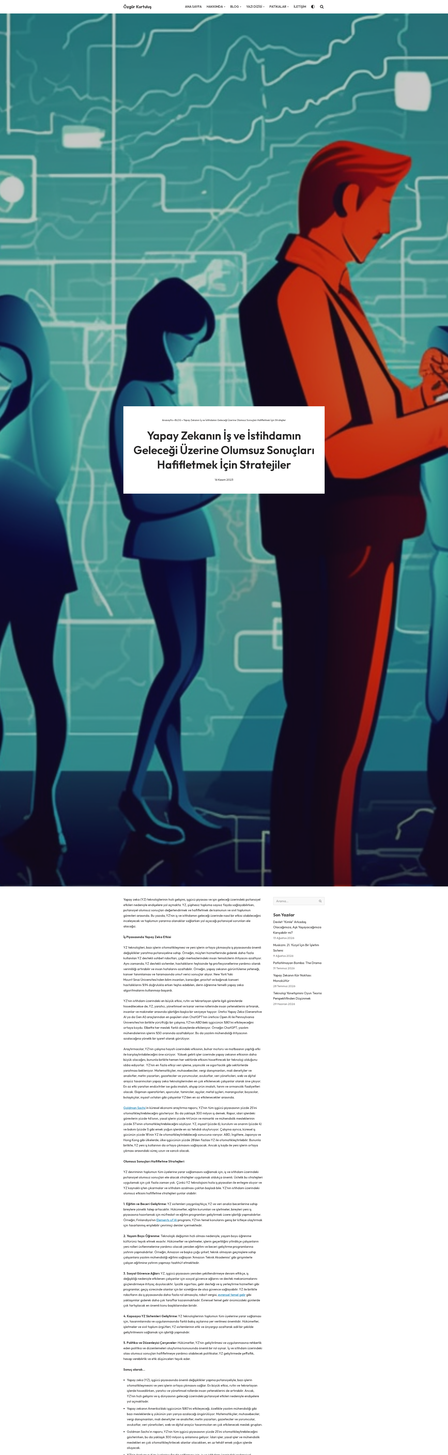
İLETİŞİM (300, 7)
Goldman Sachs (134, 1108)
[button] (224, 7)
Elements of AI (166, 1220)
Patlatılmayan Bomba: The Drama (297, 963)
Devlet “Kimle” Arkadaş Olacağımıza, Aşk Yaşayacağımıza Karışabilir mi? (297, 927)
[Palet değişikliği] (313, 6)
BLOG (178, 420)
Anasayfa (167, 420)
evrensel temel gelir (232, 1295)
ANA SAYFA (193, 7)
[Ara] (322, 7)
